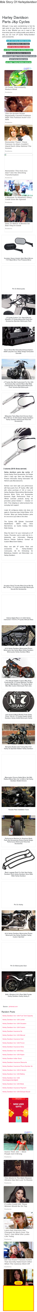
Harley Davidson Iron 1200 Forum (13, 1043)
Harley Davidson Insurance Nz (12, 1031)
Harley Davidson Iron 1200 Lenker (13, 1020)
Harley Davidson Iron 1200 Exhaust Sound (16, 1092)
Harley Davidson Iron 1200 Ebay (13, 1051)
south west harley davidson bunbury (18, 41)
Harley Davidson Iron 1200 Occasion (14, 1023)
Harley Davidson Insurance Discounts (14, 1062)
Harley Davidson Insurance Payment (14, 1088)
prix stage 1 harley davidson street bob (18, 62)
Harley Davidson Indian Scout (12, 1058)
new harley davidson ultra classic (18, 44)
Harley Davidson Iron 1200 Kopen (13, 1054)
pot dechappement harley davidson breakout (18, 50)
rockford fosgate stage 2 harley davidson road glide (19, 56)
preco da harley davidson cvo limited (18, 53)
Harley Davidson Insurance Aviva (13, 1047)
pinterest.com (13, 1006)
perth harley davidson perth (18, 59)
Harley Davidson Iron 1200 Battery (13, 1074)
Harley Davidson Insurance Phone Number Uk (17, 1066)
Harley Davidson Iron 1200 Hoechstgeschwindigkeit (11, 1079)
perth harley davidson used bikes (18, 47)
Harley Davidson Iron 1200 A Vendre (14, 1070)
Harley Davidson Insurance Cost (12, 1039)
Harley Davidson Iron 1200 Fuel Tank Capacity (17, 1016)
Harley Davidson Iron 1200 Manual (13, 1035)
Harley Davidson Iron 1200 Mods (13, 1084)
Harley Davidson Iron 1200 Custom (13, 1027)
